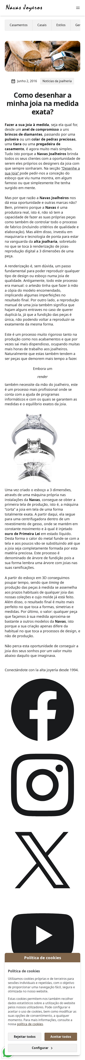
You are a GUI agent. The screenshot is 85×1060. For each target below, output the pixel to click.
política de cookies (30, 1024)
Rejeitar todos (25, 1037)
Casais (41, 25)
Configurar (40, 1048)
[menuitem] (18, 25)
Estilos (60, 25)
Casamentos (18, 25)
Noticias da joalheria (57, 81)
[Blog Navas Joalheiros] (24, 8)
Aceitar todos (60, 1037)
